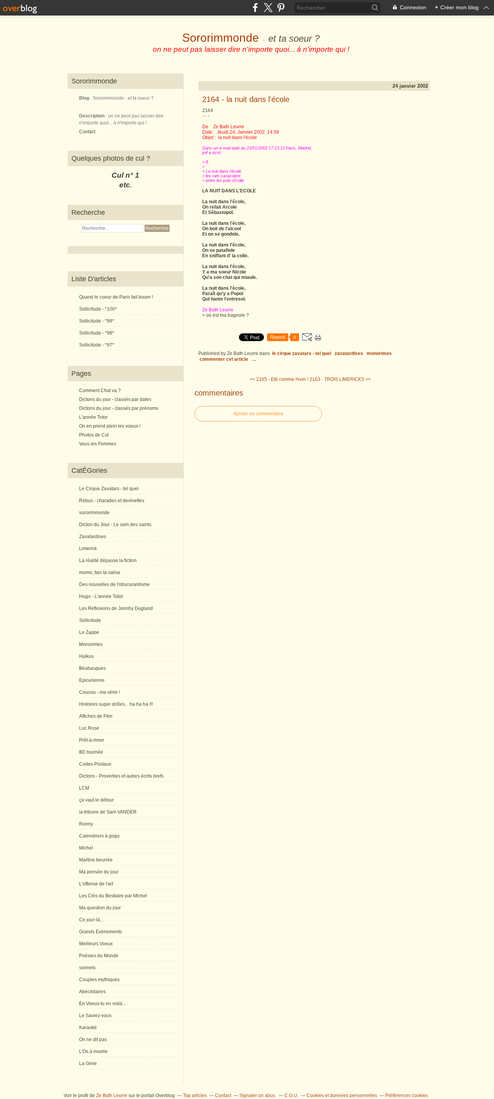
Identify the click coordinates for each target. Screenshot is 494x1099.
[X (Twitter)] (268, 7)
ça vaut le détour (96, 800)
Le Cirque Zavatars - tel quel (109, 488)
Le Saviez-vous (95, 1015)
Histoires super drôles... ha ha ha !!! (116, 704)
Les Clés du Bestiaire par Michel (113, 896)
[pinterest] (281, 7)
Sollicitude (90, 620)
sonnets (87, 967)
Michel (86, 848)
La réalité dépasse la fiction (108, 560)
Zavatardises (92, 536)
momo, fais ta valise (99, 572)
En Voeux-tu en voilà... (102, 1003)
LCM (84, 788)
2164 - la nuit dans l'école (245, 99)
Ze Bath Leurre (111, 1095)
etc (124, 185)
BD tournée (91, 752)
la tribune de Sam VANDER (108, 812)
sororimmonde (94, 512)
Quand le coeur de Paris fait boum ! (116, 297)
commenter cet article (224, 359)
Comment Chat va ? (100, 390)
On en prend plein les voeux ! (109, 426)
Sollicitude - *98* (96, 333)
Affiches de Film (95, 716)
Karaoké (88, 1027)
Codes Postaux (95, 764)
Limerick (88, 548)
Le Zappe (89, 632)
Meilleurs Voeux (96, 943)
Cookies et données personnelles (341, 1095)
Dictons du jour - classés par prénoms (118, 408)
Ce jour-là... (91, 919)
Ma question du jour (100, 907)
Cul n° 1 (125, 175)
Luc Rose (89, 728)
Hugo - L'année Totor (101, 596)
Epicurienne (92, 680)
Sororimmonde (220, 37)
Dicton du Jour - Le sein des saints (115, 524)
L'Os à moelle (93, 1051)
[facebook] (255, 7)
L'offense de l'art (96, 884)
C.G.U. (291, 1095)
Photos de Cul (94, 435)
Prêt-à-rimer (91, 740)
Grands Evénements (100, 931)
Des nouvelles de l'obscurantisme (114, 584)
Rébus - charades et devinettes (111, 500)
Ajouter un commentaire (258, 413)
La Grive (88, 1063)
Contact (87, 131)
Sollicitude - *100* (98, 309)
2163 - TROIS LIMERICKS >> (340, 379)
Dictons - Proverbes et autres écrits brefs (121, 776)
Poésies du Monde (98, 955)
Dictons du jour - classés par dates (115, 399)
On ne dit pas (93, 1039)
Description (92, 116)
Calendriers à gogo (99, 836)
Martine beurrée (96, 860)
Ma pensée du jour (98, 872)
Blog (84, 98)
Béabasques (92, 668)
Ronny (86, 824)
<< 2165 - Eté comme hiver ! (279, 379)
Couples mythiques (99, 979)
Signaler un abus (257, 1095)
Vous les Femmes (97, 444)
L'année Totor (93, 417)
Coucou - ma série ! (99, 692)
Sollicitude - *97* (96, 345)
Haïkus (86, 656)
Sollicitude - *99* (96, 321)
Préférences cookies (406, 1095)
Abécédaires (92, 991)
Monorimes (91, 644)
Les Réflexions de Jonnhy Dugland (116, 608)
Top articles (195, 1095)
